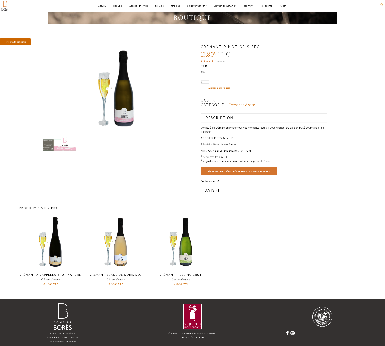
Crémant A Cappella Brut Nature (50, 274)
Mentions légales (189, 338)
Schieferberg (53, 338)
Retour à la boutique (15, 42)
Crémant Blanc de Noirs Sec (115, 274)
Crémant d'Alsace (242, 105)
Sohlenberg (70, 342)
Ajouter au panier (219, 88)
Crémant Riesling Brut (181, 274)
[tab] (264, 118)
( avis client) (221, 61)
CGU (201, 338)
